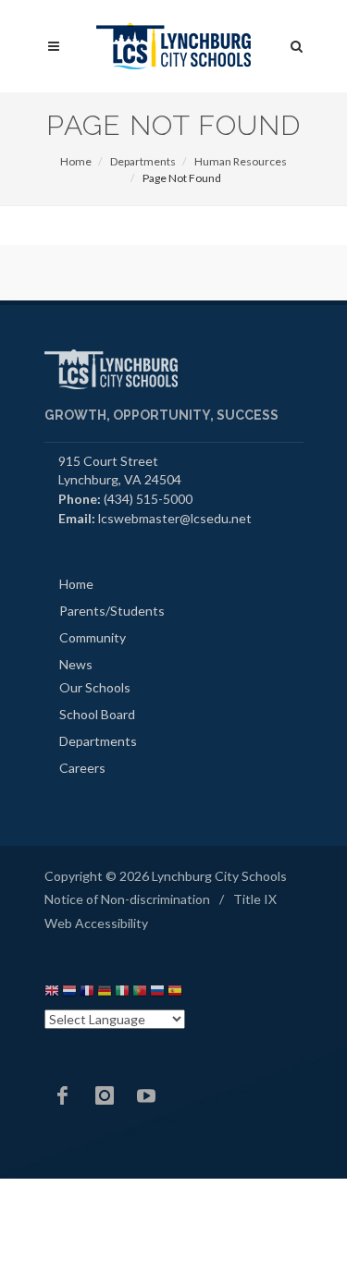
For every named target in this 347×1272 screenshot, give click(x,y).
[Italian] (122, 993)
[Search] (297, 43)
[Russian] (157, 993)
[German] (104, 993)
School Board (97, 714)
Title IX (255, 899)
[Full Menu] (54, 46)
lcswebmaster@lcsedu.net (175, 518)
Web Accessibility (96, 923)
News (76, 664)
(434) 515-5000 (148, 499)
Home (76, 161)
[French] (87, 993)
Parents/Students (112, 610)
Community (92, 637)
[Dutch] (69, 993)
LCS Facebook (62, 1095)
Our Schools (94, 687)
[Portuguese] (139, 993)
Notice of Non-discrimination (127, 899)
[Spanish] (174, 993)
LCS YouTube (146, 1095)
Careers (82, 768)
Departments (143, 161)
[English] (51, 993)
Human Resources (240, 161)
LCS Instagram (104, 1095)
